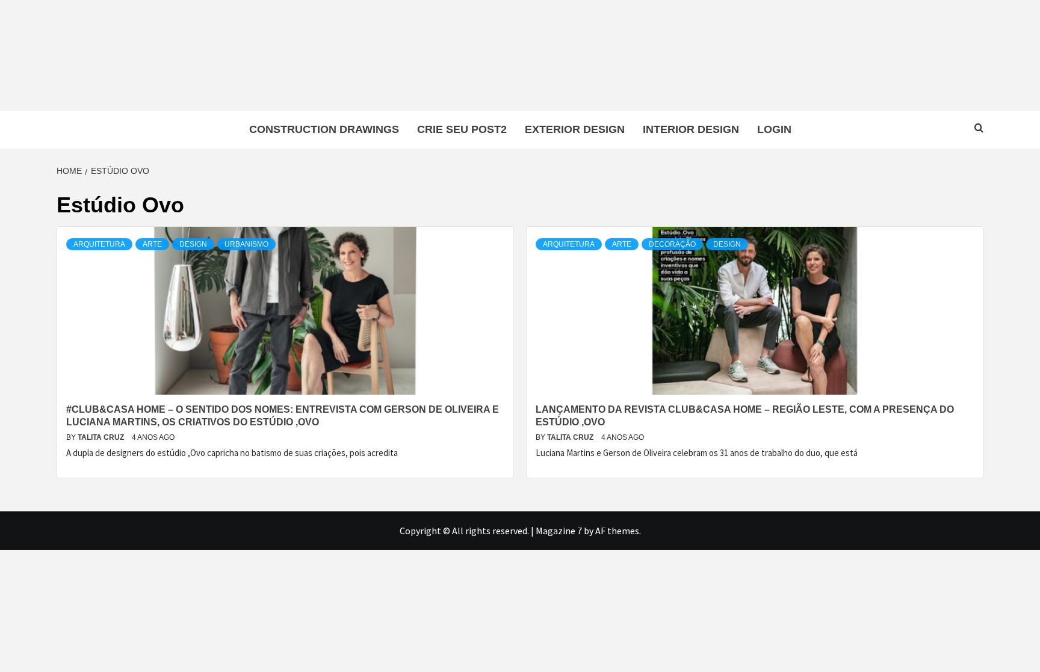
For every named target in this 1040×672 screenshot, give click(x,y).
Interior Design (691, 129)
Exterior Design (575, 129)
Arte (152, 244)
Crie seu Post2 (462, 129)
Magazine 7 (559, 531)
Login (774, 129)
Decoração (672, 244)
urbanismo (246, 244)
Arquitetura (99, 244)
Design (193, 244)
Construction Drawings (324, 129)
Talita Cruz (102, 437)
